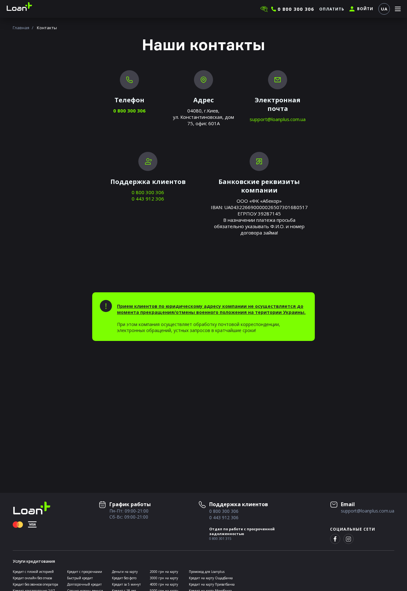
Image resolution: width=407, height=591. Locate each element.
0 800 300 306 (129, 110)
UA (384, 9)
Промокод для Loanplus (206, 571)
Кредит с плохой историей (33, 571)
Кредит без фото (124, 578)
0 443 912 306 (148, 198)
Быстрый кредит (80, 578)
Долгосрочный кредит (84, 584)
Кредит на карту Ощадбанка (211, 578)
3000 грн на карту (164, 578)
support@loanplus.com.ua (278, 119)
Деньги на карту (125, 571)
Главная (21, 28)
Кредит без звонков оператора (35, 584)
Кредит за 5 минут (126, 584)
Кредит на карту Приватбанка (212, 584)
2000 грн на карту (164, 571)
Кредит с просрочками (84, 571)
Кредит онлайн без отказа (32, 578)
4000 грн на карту (164, 584)
